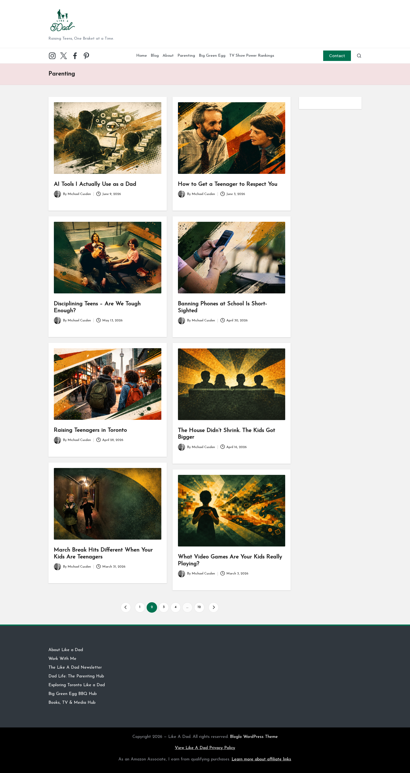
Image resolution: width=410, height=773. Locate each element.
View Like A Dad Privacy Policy (205, 748)
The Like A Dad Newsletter (75, 668)
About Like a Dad (65, 650)
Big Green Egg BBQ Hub (72, 694)
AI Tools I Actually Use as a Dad (95, 184)
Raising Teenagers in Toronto (90, 430)
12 (199, 607)
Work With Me (62, 659)
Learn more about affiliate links (261, 759)
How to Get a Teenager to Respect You (227, 184)
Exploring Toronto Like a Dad (76, 685)
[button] (337, 56)
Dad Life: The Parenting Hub (76, 676)
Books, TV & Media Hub (71, 703)
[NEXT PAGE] (213, 607)
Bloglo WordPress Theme (254, 737)
